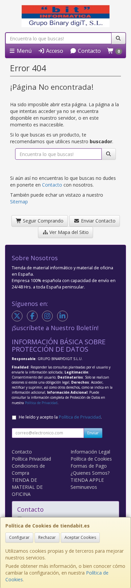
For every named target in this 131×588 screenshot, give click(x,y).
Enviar (93, 433)
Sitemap (19, 201)
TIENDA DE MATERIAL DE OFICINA (27, 487)
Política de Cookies (91, 459)
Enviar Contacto (98, 221)
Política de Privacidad (41, 402)
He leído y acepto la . (60, 417)
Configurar (19, 537)
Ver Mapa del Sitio (68, 232)
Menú (23, 50)
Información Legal (90, 451)
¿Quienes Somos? (90, 473)
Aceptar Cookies (80, 537)
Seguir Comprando (42, 221)
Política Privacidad (31, 459)
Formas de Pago (89, 466)
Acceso (54, 50)
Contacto (89, 50)
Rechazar (47, 537)
